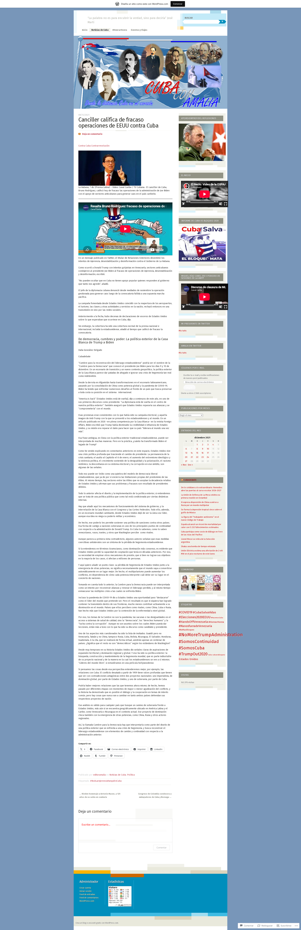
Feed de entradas (87, 894)
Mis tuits (183, 330)
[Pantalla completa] (225, 204)
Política (131, 774)
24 (208, 457)
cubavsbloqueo (218, 655)
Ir (222, 21)
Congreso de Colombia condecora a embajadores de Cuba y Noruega (155, 795)
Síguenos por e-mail (192, 368)
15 (197, 453)
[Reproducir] (183, 204)
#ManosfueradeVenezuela (195, 626)
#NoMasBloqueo (186, 630)
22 (197, 457)
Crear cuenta (85, 888)
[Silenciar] (220, 204)
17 (208, 453)
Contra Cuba (84, 145)
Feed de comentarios (89, 897)
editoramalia (99, 774)
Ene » (190, 465)
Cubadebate (190, 480)
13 (186, 453)
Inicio (84, 30)
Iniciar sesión (85, 891)
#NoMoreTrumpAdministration (211, 634)
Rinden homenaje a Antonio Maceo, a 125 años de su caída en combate (99, 795)
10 (208, 449)
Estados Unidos (188, 659)
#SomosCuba (192, 647)
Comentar (161, 847)
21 (192, 457)
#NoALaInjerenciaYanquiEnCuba (105, 781)
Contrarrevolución (100, 145)
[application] (204, 194)
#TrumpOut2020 (193, 654)
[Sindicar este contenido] (182, 480)
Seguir (189, 388)
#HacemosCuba (217, 618)
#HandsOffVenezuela (193, 622)
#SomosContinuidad (199, 641)
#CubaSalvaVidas (204, 612)
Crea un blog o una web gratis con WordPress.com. (97, 923)
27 (186, 461)
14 (192, 453)
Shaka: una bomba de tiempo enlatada (198, 546)
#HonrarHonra (119, 30)
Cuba (210, 655)
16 (202, 453)
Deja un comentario (92, 134)
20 (186, 457)
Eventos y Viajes (139, 30)
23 (202, 457)
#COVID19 (185, 612)
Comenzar (177, 4)
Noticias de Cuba (99, 30)
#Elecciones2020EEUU (195, 617)
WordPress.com (86, 901)
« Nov (183, 465)
